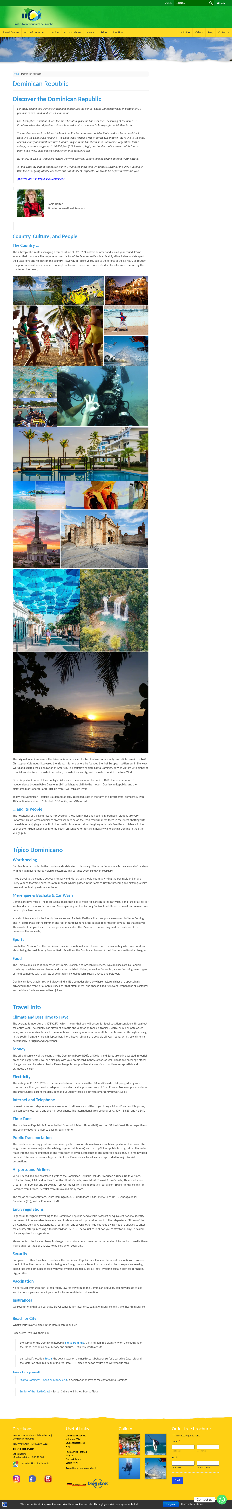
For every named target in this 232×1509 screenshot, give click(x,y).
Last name (201, 1451)
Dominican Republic (76, 1435)
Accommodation (72, 32)
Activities (185, 32)
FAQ (68, 1446)
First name (177, 1451)
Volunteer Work (74, 1439)
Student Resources (75, 1443)
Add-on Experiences (34, 32)
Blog (210, 32)
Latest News (72, 1463)
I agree (170, 1504)
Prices (104, 32)
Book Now (118, 32)
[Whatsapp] (222, 1499)
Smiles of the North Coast (35, 1391)
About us (90, 32)
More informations (192, 1504)
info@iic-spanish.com (23, 1449)
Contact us (223, 32)
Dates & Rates (73, 1459)
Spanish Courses (11, 32)
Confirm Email (203, 1467)
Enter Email (177, 1467)
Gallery (199, 32)
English (168, 3)
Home (16, 74)
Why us (69, 1455)
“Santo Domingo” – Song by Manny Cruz (43, 1380)
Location (54, 32)
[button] (37, 290)
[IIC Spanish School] (54, 8)
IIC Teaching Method (76, 1452)
